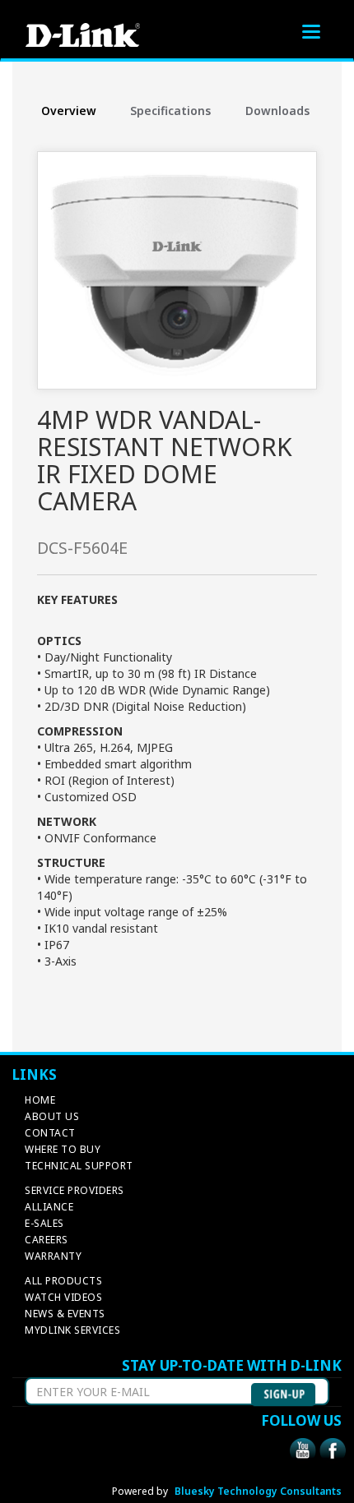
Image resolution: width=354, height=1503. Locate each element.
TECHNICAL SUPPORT (79, 1166)
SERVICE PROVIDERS (74, 1190)
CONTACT (50, 1133)
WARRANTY (53, 1256)
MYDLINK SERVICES (72, 1330)
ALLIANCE (49, 1207)
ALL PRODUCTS (63, 1281)
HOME (40, 1100)
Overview (68, 110)
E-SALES (44, 1223)
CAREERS (46, 1240)
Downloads (277, 110)
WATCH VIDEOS (63, 1297)
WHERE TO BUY (62, 1149)
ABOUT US (52, 1116)
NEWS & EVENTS (65, 1314)
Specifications (170, 110)
